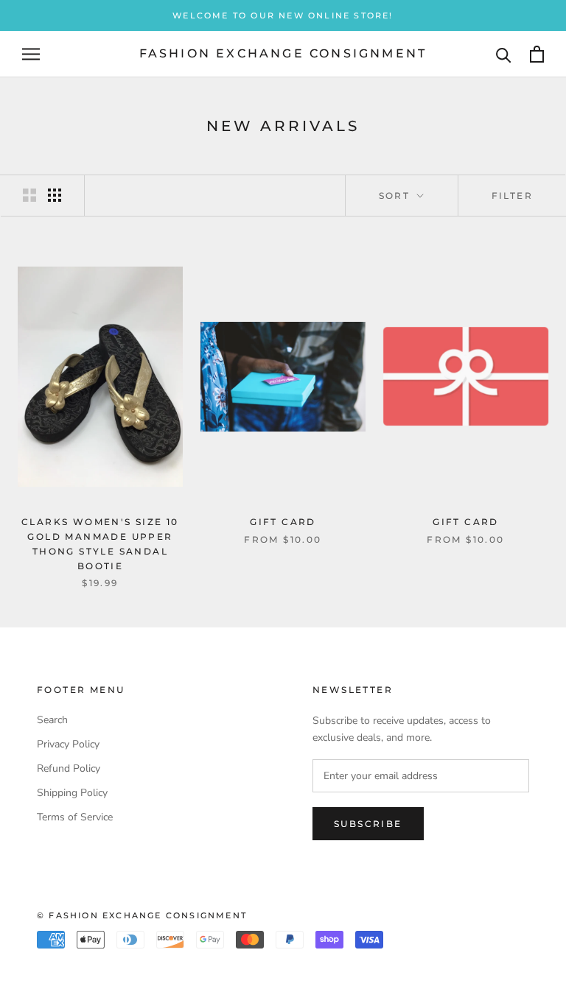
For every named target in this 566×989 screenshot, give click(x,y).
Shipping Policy (72, 793)
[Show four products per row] (54, 195)
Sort (396, 195)
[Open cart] (537, 54)
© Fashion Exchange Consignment (142, 915)
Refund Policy (68, 768)
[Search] (503, 54)
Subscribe (368, 823)
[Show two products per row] (29, 195)
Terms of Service (75, 817)
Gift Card (283, 521)
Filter (512, 195)
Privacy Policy (68, 744)
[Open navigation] (31, 54)
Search (52, 720)
